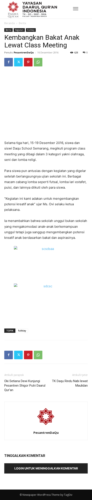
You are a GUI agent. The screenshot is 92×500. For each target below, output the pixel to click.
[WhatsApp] (38, 62)
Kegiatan (19, 29)
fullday (22, 330)
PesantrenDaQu (24, 52)
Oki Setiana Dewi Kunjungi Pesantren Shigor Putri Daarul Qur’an (24, 385)
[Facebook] (8, 62)
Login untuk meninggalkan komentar (46, 468)
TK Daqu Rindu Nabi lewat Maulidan (70, 383)
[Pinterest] (28, 62)
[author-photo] (46, 426)
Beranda (9, 23)
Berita (22, 23)
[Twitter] (18, 62)
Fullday (30, 29)
